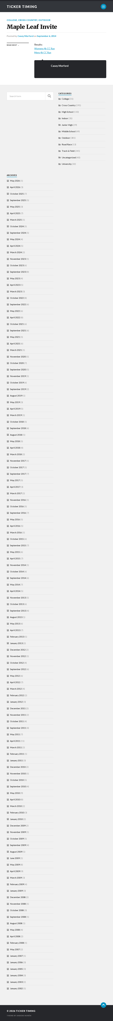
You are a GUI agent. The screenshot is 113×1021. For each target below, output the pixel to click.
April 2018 (15, 447)
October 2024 (17, 226)
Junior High (67, 125)
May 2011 (15, 734)
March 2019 (16, 415)
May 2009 (15, 864)
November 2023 (18, 259)
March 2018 (16, 454)
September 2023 (18, 271)
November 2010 (18, 773)
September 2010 (18, 786)
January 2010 (16, 819)
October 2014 (17, 571)
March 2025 (16, 219)
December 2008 (17, 897)
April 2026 (15, 187)
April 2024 (15, 245)
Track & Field (68, 151)
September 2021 (18, 330)
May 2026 (15, 180)
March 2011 (16, 747)
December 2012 (17, 649)
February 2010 (17, 812)
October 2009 (17, 838)
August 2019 (16, 395)
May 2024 (15, 239)
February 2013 (17, 636)
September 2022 (18, 304)
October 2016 (17, 506)
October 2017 (17, 467)
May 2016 (15, 519)
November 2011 (18, 714)
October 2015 (17, 539)
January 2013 (16, 643)
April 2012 (15, 682)
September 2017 (18, 473)
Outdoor (44, 20)
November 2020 (18, 356)
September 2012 (18, 669)
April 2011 (15, 741)
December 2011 (17, 708)
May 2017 (15, 480)
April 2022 (15, 317)
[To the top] (103, 1005)
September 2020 (18, 369)
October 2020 (17, 363)
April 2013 (15, 630)
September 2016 (18, 512)
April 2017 (15, 486)
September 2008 (18, 916)
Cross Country (27, 20)
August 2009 (16, 851)
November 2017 (18, 460)
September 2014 (18, 578)
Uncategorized (69, 157)
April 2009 (15, 871)
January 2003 (16, 982)
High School (67, 111)
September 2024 (18, 232)
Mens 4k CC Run (42, 52)
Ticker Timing (22, 7)
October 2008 (17, 910)
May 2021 (15, 337)
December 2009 (17, 825)
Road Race (67, 144)
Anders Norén (24, 1016)
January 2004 (16, 975)
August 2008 (16, 923)
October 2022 (17, 298)
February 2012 (17, 695)
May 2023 (15, 278)
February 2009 (17, 884)
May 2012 (15, 675)
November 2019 (18, 376)
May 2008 (15, 929)
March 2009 (16, 877)
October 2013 (17, 604)
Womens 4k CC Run (44, 48)
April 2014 (15, 591)
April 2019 (15, 408)
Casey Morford (25, 36)
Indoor (65, 118)
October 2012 (17, 662)
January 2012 (16, 701)
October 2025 (17, 193)
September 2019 (18, 389)
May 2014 (15, 584)
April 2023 (15, 284)
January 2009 (16, 890)
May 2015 (15, 552)
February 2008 (17, 942)
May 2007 (15, 949)
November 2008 (18, 903)
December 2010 (17, 767)
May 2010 (15, 793)
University (67, 164)
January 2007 (16, 955)
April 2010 (15, 799)
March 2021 (16, 350)
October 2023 (17, 265)
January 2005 (16, 969)
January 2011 (16, 760)
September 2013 (18, 610)
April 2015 (15, 558)
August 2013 (16, 617)
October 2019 (17, 382)
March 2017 (16, 493)
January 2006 (16, 962)
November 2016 (18, 500)
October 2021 (17, 324)
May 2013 (15, 623)
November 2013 (18, 597)
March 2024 (16, 252)
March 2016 (16, 532)
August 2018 (16, 434)
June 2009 (15, 858)
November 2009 (18, 832)
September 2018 (18, 428)
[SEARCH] (49, 96)
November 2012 (18, 656)
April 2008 (15, 936)
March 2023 (16, 291)
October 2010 (17, 780)
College (12, 20)
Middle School (68, 131)
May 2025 (15, 206)
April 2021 (15, 343)
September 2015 (18, 545)
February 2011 (17, 753)
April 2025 (15, 213)
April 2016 (15, 526)
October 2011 (17, 721)
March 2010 (16, 806)
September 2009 (18, 845)
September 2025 (18, 200)
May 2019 (15, 402)
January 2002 (16, 988)
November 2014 (18, 565)
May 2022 (15, 311)
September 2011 (18, 728)
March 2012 (16, 688)
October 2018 (17, 421)
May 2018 (15, 441)
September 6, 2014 (46, 36)
